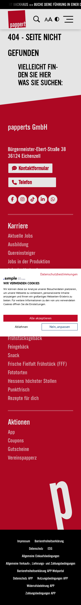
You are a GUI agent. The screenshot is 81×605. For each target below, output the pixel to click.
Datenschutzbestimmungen (59, 274)
